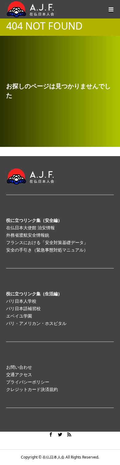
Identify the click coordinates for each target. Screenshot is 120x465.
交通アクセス (19, 374)
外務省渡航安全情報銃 (27, 235)
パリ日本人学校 (21, 301)
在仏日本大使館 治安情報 (30, 227)
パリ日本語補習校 (23, 308)
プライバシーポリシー (27, 382)
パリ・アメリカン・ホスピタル (36, 323)
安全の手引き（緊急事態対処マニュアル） (47, 250)
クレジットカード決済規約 (32, 389)
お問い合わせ (19, 367)
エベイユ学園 (19, 316)
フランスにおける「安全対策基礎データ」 (47, 242)
